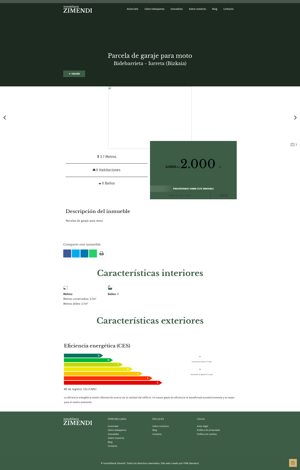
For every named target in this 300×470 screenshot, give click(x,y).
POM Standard (191, 463)
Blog (110, 442)
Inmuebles (113, 434)
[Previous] (5, 117)
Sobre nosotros (116, 438)
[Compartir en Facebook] (67, 253)
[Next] (295, 117)
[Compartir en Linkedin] (84, 253)
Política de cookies (207, 434)
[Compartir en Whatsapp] (93, 253)
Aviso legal (202, 426)
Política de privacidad (208, 430)
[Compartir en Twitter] (76, 253)
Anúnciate (113, 426)
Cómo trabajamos (117, 430)
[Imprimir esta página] (101, 253)
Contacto (112, 446)
